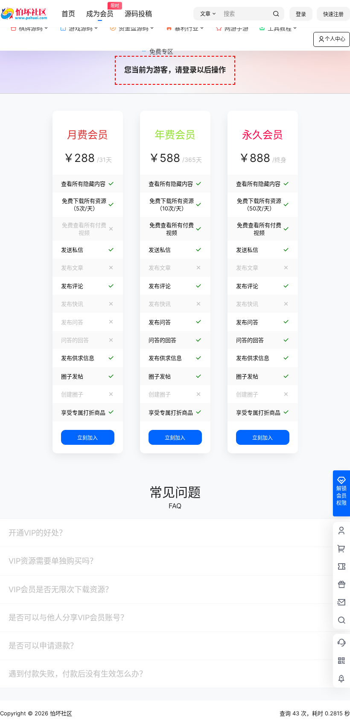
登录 (301, 14)
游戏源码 (81, 28)
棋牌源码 (31, 28)
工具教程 (280, 28)
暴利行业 (186, 28)
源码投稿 (138, 13)
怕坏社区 (60, 713)
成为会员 (100, 10)
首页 (68, 13)
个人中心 (335, 39)
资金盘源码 (134, 28)
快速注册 (333, 14)
